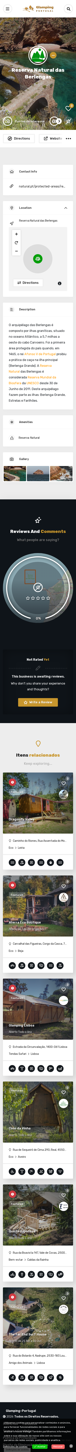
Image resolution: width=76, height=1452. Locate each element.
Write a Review (40, 702)
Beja (20, 951)
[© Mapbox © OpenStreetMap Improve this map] (38, 259)
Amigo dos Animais (20, 1363)
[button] (16, 234)
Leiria (21, 847)
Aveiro (21, 1156)
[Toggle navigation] (7, 8)
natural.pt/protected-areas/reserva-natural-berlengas (43, 186)
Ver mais (66, 1440)
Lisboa (34, 1054)
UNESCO (33, 383)
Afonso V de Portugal (40, 354)
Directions (30, 283)
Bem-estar (16, 1259)
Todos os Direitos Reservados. (36, 1416)
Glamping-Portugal (21, 1411)
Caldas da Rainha (38, 1259)
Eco (11, 847)
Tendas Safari (17, 1054)
